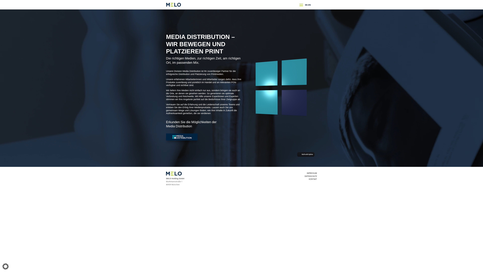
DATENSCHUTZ (311, 176)
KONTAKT (313, 179)
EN (309, 5)
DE (306, 5)
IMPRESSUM (312, 173)
